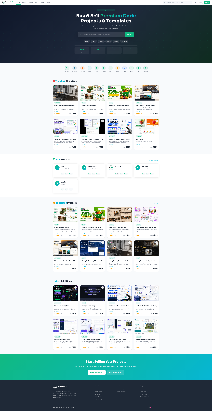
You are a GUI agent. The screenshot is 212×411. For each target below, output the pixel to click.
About (42, 2)
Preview (62, 93)
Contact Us (143, 391)
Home (18, 2)
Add (70, 93)
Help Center (143, 389)
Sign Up (207, 2)
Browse (24, 2)
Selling (37, 2)
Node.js (101, 41)
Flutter (94, 41)
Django (116, 41)
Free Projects (98, 399)
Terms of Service (144, 396)
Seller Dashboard (121, 391)
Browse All (97, 389)
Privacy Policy (143, 394)
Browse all (155, 282)
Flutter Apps (98, 396)
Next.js (109, 41)
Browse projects (153, 160)
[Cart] (195, 2)
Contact (48, 2)
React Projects (98, 391)
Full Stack (124, 41)
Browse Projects (116, 372)
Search (129, 35)
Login (200, 2)
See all (156, 82)
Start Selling (120, 389)
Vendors (30, 2)
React (87, 41)
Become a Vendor (97, 372)
